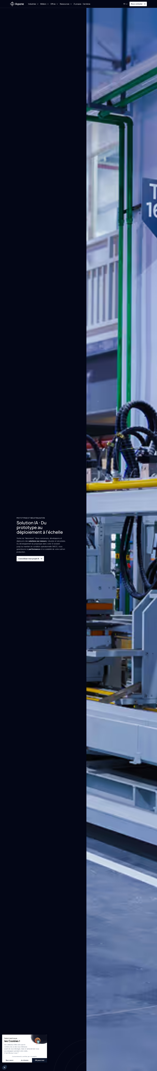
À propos (77, 4)
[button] (33, 4)
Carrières (86, 4)
